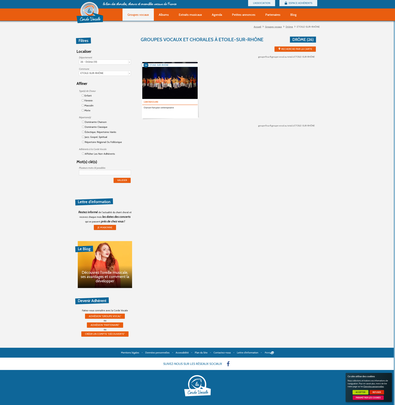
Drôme (289, 26)
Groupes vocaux (273, 26)
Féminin (88, 100)
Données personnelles (374, 386)
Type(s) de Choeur (87, 91)
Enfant (88, 95)
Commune (84, 68)
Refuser (377, 392)
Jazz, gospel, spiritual (95, 137)
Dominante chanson (95, 122)
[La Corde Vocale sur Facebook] (228, 363)
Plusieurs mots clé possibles (92, 167)
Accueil (257, 26)
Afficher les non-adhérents (99, 153)
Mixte (87, 110)
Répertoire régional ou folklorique (103, 142)
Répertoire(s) (85, 117)
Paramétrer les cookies (368, 398)
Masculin (89, 105)
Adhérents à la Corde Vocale (92, 149)
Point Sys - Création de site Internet (269, 353)
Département (85, 57)
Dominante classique (95, 126)
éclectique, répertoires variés (100, 132)
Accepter (360, 392)
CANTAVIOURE (151, 101)
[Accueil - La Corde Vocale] (90, 12)
